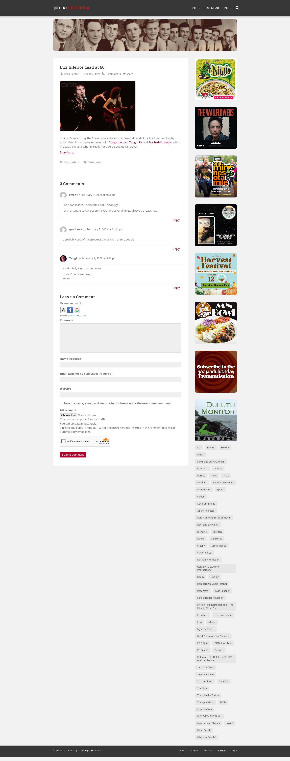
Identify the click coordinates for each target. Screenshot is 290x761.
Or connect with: (71, 303)
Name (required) (71, 359)
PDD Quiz (202, 643)
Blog (182, 750)
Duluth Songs (204, 552)
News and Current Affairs (210, 461)
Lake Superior (222, 590)
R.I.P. (226, 475)
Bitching (217, 531)
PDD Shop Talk (223, 643)
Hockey (215, 576)
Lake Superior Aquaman (210, 597)
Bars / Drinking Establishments (213, 517)
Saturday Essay (205, 667)
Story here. (67, 152)
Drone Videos (218, 545)
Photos (218, 468)
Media (91, 162)
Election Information (208, 559)
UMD (223, 702)
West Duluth (204, 730)
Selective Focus (205, 674)
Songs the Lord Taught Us (125, 142)
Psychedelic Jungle (160, 142)
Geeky (200, 576)
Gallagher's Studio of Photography (208, 568)
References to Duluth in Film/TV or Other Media (214, 658)
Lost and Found (223, 615)
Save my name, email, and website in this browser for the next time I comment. (118, 403)
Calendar (193, 750)
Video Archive (204, 709)
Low (199, 622)
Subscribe (221, 750)
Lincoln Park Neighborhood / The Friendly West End (215, 606)
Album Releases (205, 510)
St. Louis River (204, 681)
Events (210, 447)
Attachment (68, 410)
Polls (214, 475)
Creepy (201, 545)
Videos (75, 162)
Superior (223, 681)
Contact (207, 750)
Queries (219, 650)
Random (201, 482)
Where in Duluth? (206, 737)
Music (67, 162)
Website (65, 388)
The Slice (202, 688)
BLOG (196, 7)
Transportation (205, 702)
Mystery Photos (205, 629)
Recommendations (223, 482)
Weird (99, 162)
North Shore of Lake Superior (213, 636)
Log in (234, 750)
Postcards (202, 650)
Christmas (216, 538)
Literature (202, 615)
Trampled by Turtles (208, 695)
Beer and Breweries (208, 524)
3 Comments (113, 73)
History (225, 447)
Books (200, 538)
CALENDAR (212, 7)
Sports (220, 489)
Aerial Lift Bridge (206, 503)
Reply (176, 220)
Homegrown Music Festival (212, 583)
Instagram (202, 590)
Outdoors (202, 468)
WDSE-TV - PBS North (209, 716)
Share (130, 73)
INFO (227, 7)
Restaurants (203, 489)
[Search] (235, 8)
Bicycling (202, 531)
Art (198, 447)
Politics (201, 475)
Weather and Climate (208, 723)
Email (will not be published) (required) (86, 373)
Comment (67, 320)
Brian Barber (71, 73)
